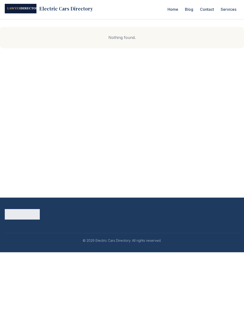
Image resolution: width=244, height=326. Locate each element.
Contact (207, 9)
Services (228, 9)
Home (173, 9)
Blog (189, 9)
